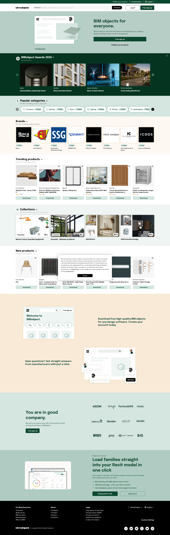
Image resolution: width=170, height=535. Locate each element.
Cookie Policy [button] (75, 269)
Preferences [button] (70, 271)
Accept (85, 275)
